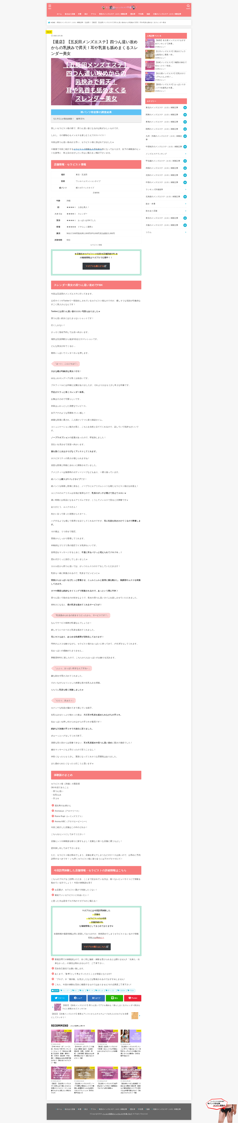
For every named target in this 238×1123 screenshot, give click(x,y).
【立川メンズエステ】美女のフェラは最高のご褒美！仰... (170, 53)
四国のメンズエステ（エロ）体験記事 (162, 168)
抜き (86, 14)
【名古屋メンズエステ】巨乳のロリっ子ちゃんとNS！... (170, 75)
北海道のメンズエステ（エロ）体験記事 (163, 197)
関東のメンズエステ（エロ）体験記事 (162, 115)
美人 (75, 990)
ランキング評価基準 (154, 189)
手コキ (91, 990)
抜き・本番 (150, 204)
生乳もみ (100, 990)
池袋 (148, 14)
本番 (79, 14)
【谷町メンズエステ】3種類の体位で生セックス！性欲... (171, 64)
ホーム (59, 14)
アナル (93, 14)
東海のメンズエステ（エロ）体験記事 (162, 122)
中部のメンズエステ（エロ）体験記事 (162, 182)
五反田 (48, 32)
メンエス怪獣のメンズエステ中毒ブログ (117, 1114)
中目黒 (140, 14)
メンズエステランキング (156, 154)
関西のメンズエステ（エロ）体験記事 (162, 129)
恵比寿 (132, 14)
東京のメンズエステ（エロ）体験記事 (113, 14)
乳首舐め (122, 990)
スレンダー (66, 990)
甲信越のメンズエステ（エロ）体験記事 (163, 161)
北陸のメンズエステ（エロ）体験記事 (162, 175)
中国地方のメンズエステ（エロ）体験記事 (164, 147)
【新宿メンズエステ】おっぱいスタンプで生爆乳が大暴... (170, 86)
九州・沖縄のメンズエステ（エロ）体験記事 (164, 138)
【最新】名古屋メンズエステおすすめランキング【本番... (170, 42)
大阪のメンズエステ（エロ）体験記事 (167, 14)
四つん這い (111, 990)
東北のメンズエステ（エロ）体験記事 (162, 108)
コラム (148, 232)
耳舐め (132, 990)
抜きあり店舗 (70, 14)
